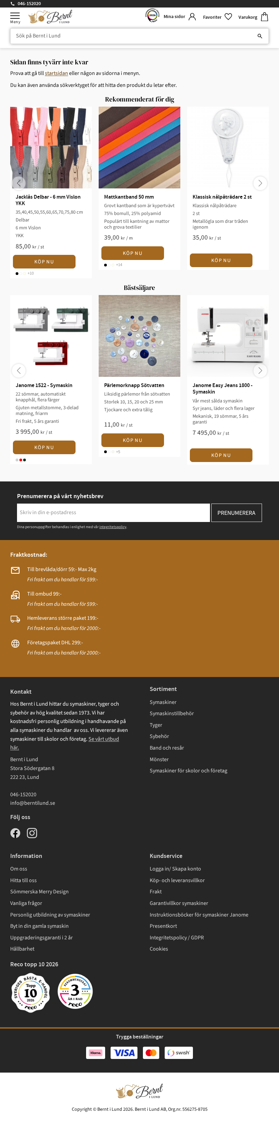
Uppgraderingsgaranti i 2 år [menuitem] (41, 937)
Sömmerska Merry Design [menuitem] (39, 891)
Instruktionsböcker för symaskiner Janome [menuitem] (199, 915)
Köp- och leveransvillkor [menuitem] (177, 880)
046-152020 (29, 3)
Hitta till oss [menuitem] (23, 880)
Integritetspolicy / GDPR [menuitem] (177, 937)
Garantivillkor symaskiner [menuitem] (179, 903)
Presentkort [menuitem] (163, 926)
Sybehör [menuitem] (159, 736)
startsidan (56, 73)
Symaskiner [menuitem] (163, 702)
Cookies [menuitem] (159, 949)
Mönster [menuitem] (159, 759)
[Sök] (259, 36)
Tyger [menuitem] (156, 725)
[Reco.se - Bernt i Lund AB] (152, 16)
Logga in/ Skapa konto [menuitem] (175, 869)
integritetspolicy (112, 526)
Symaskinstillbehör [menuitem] (172, 713)
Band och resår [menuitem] (167, 748)
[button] (15, 15)
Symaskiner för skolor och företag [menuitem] (188, 770)
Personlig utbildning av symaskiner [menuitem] (50, 915)
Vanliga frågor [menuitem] (26, 903)
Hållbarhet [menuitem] (22, 949)
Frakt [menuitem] (156, 891)
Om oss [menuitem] (18, 869)
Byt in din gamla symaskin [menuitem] (39, 926)
